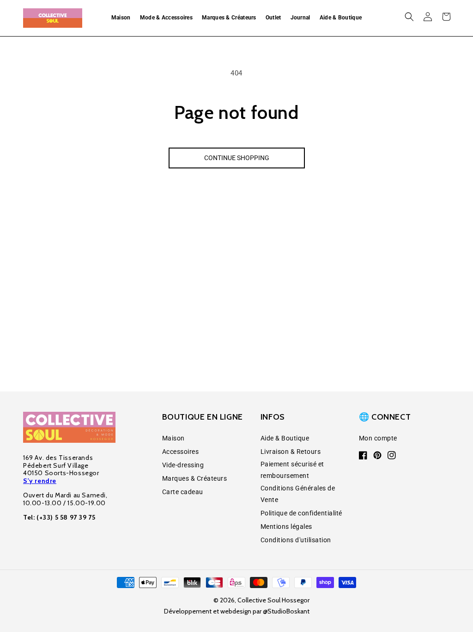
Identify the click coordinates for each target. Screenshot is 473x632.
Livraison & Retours (291, 451)
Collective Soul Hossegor (273, 600)
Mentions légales (286, 526)
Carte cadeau (182, 492)
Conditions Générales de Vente (298, 493)
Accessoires (180, 451)
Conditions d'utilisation (296, 540)
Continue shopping (236, 157)
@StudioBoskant (286, 611)
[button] (121, 18)
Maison (173, 438)
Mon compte (378, 438)
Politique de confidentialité (301, 513)
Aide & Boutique (285, 438)
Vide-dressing (183, 465)
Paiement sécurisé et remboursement (292, 469)
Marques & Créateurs (194, 478)
